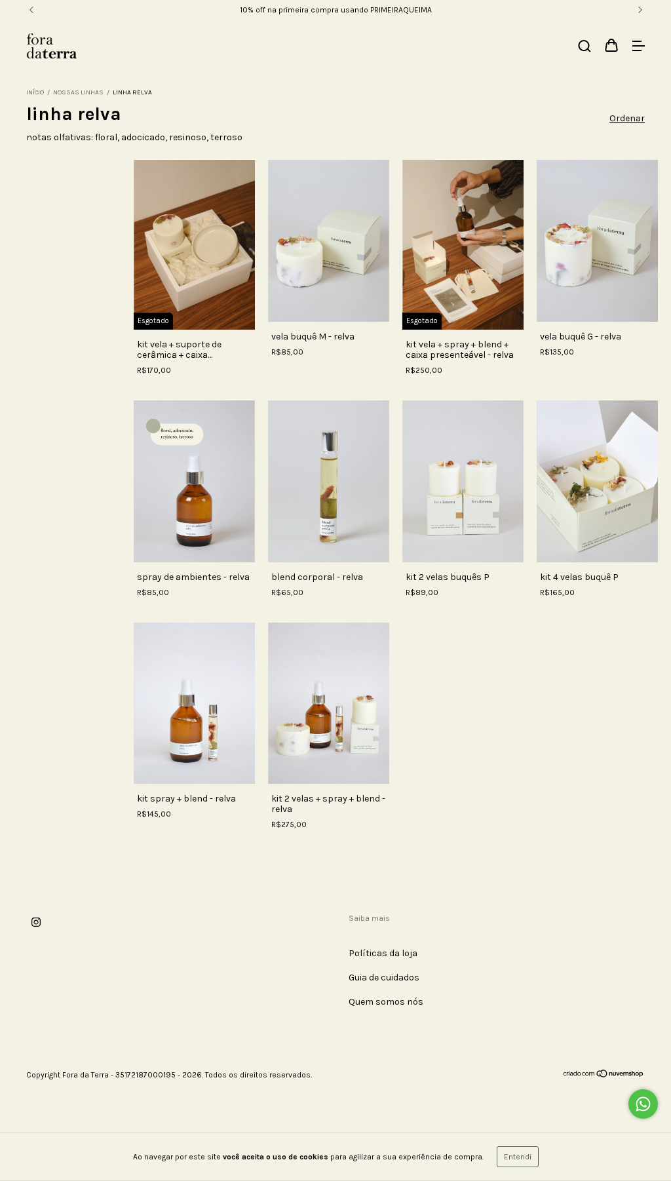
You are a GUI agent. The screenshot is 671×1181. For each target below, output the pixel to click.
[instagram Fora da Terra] (36, 922)
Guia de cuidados (384, 977)
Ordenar (627, 118)
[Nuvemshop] (604, 1075)
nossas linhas (78, 92)
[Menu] (638, 46)
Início (35, 92)
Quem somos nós (386, 1001)
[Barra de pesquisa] (584, 46)
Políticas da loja (383, 953)
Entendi (517, 1156)
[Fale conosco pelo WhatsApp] (643, 1104)
